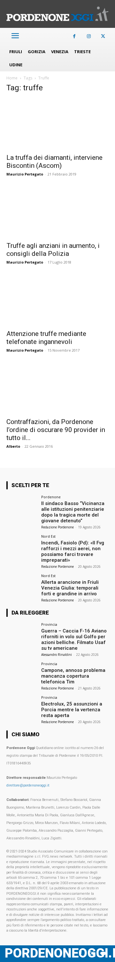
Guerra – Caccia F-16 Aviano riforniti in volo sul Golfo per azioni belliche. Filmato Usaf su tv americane (74, 639)
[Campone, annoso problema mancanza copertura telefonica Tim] (21, 673)
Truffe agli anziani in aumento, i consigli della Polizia (53, 249)
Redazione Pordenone (57, 527)
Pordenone (51, 497)
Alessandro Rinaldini (56, 654)
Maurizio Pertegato (24, 174)
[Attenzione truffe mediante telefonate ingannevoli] (57, 300)
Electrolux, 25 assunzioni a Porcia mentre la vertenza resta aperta (71, 709)
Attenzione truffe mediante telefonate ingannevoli (46, 338)
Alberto (13, 446)
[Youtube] (103, 953)
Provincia (49, 624)
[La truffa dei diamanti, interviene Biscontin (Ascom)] (57, 124)
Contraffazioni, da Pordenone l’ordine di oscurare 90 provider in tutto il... (55, 430)
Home (12, 78)
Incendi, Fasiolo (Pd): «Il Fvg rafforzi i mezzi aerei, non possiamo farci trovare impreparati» (72, 551)
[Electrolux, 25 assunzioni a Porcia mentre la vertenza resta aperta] (21, 707)
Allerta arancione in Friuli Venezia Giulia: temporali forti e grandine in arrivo (70, 588)
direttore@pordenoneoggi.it (28, 785)
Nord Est (48, 536)
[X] (103, 36)
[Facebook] (74, 36)
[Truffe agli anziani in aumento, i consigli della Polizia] (57, 212)
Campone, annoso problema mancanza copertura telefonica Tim (73, 676)
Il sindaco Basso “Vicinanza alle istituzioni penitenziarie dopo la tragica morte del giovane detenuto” (72, 512)
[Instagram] (88, 36)
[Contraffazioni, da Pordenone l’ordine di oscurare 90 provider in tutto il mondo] (57, 388)
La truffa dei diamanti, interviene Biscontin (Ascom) (54, 161)
